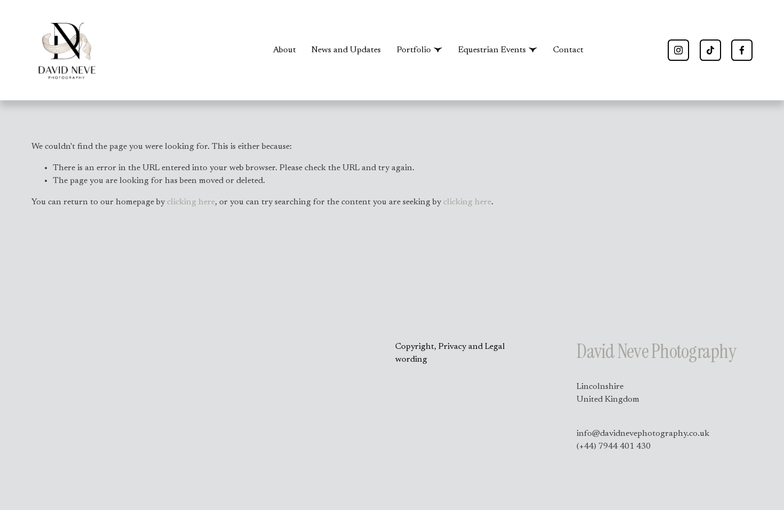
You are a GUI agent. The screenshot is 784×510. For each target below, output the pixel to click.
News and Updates (346, 50)
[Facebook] (742, 50)
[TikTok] (710, 50)
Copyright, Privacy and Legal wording (450, 353)
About (284, 50)
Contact (568, 50)
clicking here (191, 202)
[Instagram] (678, 50)
